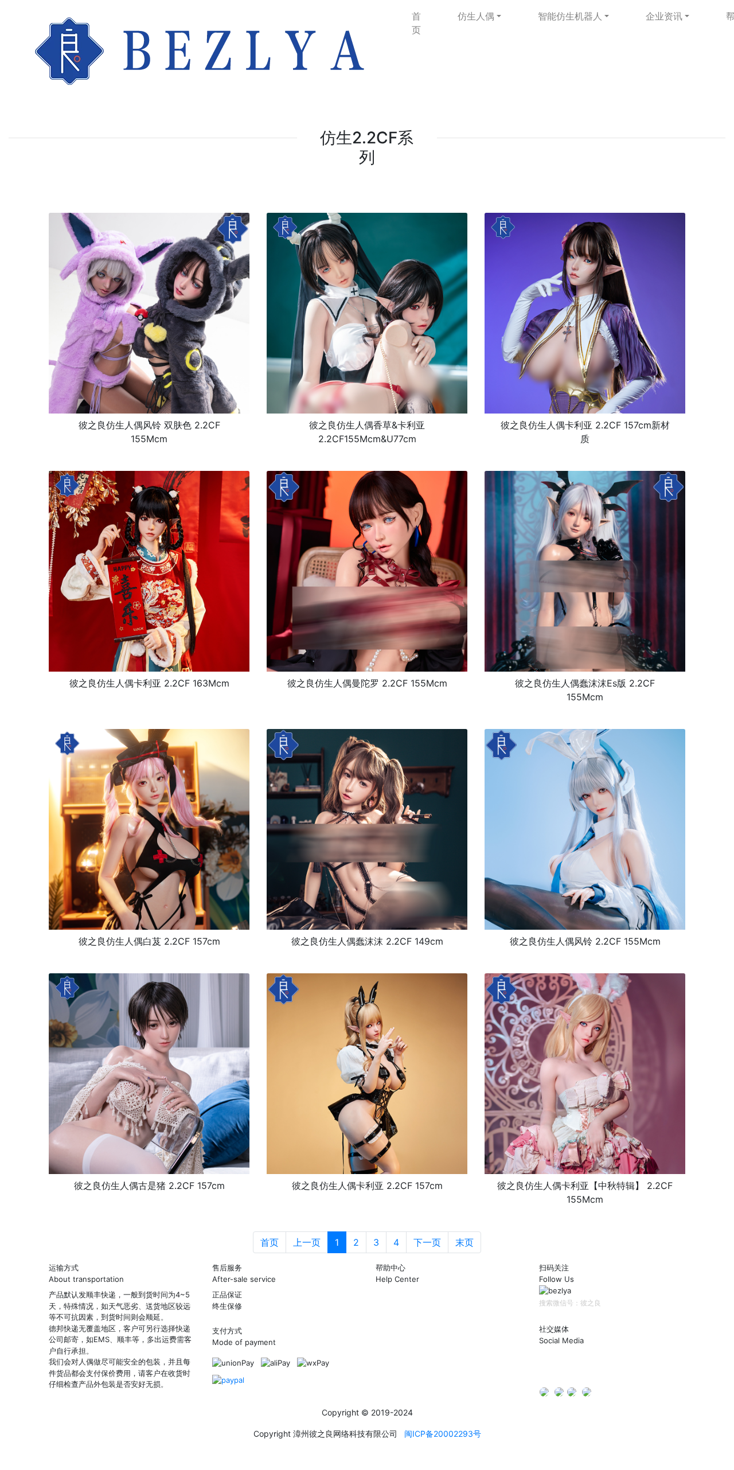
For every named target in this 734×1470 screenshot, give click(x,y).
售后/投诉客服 (399, 1385)
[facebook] (572, 1391)
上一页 (307, 1242)
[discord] (228, 1379)
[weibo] (594, 1364)
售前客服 (390, 1358)
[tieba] (617, 1364)
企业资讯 (664, 16)
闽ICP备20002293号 (442, 1433)
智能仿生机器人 (570, 16)
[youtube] (586, 1391)
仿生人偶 (476, 16)
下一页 (427, 1242)
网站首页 (390, 1303)
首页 (416, 23)
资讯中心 (390, 1330)
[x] (544, 1391)
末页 (464, 1242)
